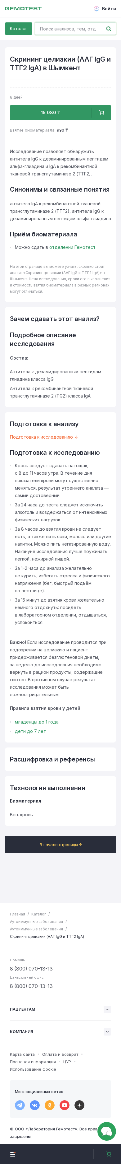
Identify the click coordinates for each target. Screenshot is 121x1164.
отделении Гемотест (72, 247)
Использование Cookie (33, 1069)
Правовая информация (33, 1061)
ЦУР (67, 1061)
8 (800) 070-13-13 (31, 969)
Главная (17, 914)
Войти (109, 8)
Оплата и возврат (60, 1054)
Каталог (18, 28)
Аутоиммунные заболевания (36, 921)
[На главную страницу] (23, 8)
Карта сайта (22, 1054)
